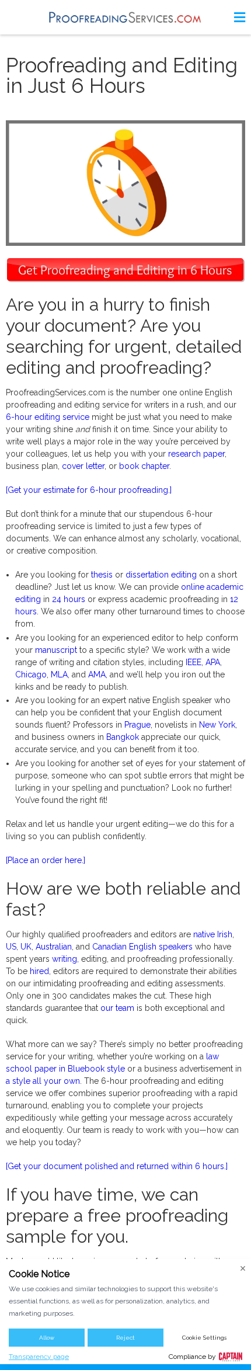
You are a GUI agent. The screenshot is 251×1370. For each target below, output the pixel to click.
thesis (102, 574)
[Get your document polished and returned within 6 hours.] (117, 1166)
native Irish (212, 934)
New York (217, 724)
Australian (54, 946)
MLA (59, 674)
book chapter (144, 466)
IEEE (193, 662)
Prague (137, 724)
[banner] (125, 17)
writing (64, 959)
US (11, 946)
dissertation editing (161, 574)
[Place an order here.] (45, 860)
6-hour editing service (47, 417)
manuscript (56, 650)
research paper (196, 453)
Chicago (31, 674)
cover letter (83, 466)
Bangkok (122, 737)
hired (39, 971)
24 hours (68, 599)
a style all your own (43, 1081)
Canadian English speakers (142, 946)
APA (212, 662)
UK (26, 946)
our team (117, 1008)
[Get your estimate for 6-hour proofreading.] (89, 490)
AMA (97, 674)
